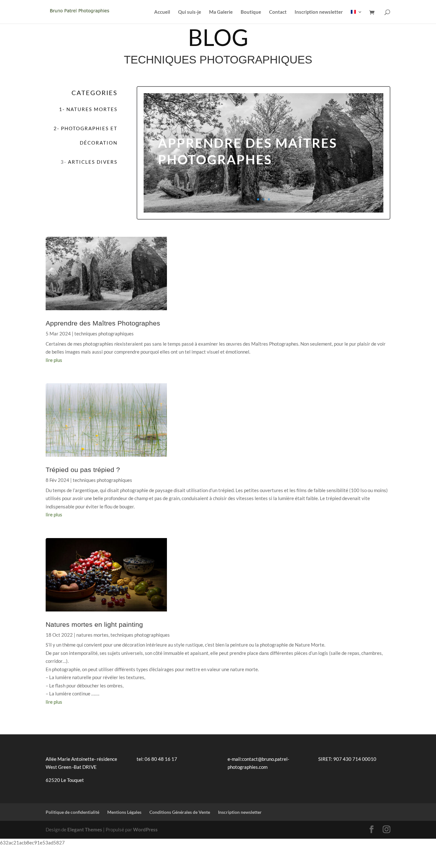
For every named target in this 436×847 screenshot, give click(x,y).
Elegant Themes (84, 829)
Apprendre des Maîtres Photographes (103, 323)
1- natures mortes (88, 109)
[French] (356, 17)
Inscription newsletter (319, 12)
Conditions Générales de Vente (179, 812)
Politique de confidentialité (72, 812)
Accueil (162, 12)
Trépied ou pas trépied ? (83, 469)
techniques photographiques (104, 333)
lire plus (54, 360)
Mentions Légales (124, 812)
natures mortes (92, 635)
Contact (278, 12)
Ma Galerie (221, 12)
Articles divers (92, 162)
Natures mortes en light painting (94, 624)
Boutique (251, 12)
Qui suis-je (189, 12)
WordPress (145, 829)
